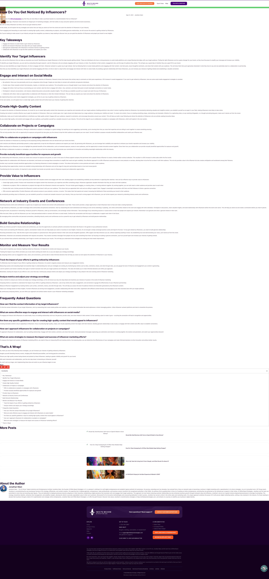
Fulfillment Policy (117, 568)
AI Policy (151, 568)
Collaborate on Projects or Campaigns (13, 385)
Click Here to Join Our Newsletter (130, 538)
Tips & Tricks (160, 3)
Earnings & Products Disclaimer (140, 568)
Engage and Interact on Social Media (13, 380)
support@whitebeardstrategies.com (133, 532)
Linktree (157, 568)
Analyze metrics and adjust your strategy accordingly (19, 405)
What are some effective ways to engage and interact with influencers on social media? (28, 413)
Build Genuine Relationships (10, 398)
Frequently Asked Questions (11, 408)
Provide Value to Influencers (10, 393)
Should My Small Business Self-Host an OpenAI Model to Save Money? (144, 435)
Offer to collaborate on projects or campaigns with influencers (21, 388)
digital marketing (133, 575)
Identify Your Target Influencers (11, 378)
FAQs (166, 3)
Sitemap (163, 568)
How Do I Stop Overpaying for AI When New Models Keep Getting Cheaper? (146, 448)
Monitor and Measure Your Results (12, 400)
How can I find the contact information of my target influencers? (22, 410)
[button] (1, 367)
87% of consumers (16, 19)
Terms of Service (127, 568)
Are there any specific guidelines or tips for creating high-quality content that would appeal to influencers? (34, 415)
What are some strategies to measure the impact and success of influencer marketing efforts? (30, 420)
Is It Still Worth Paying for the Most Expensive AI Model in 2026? (143, 474)
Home (88, 524)
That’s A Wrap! (7, 423)
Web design (126, 575)
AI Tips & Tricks (91, 527)
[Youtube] (91, 537)
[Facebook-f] (88, 537)
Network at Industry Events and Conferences (15, 395)
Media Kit (89, 529)
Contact (89, 533)
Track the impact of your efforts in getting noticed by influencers (22, 403)
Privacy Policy (107, 568)
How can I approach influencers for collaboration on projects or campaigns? (25, 418)
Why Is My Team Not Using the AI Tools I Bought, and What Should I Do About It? (147, 461)
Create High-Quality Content (11, 383)
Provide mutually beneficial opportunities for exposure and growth (22, 390)
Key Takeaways (7, 375)
